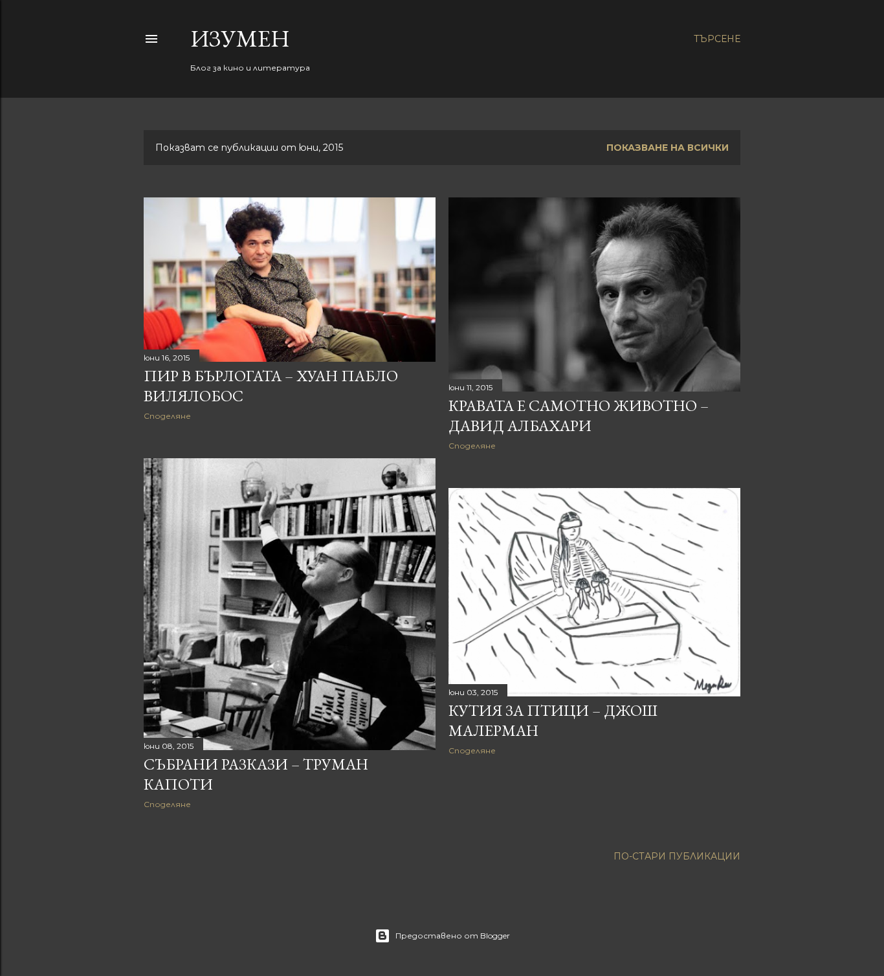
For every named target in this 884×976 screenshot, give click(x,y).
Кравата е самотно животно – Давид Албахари (578, 415)
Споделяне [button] (167, 416)
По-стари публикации (676, 856)
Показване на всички (667, 147)
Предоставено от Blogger (452, 935)
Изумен (240, 38)
